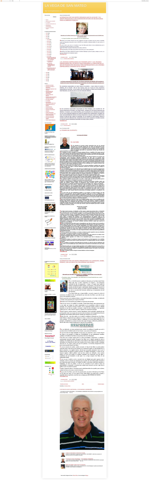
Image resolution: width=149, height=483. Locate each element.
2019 (47, 72)
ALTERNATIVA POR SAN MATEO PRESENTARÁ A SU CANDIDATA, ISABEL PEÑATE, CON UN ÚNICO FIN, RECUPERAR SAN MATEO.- (82, 261)
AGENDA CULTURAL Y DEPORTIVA (50, 87)
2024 (47, 80)
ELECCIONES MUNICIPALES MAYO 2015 (51, 103)
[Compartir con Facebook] (75, 57)
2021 (47, 75)
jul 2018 (48, 49)
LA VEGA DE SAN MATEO (65, 6)
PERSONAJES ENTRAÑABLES (48, 26)
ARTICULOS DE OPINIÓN (50, 21)
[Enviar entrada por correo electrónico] (70, 57)
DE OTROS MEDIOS (49, 99)
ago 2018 (48, 51)
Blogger (87, 475)
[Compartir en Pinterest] (76, 57)
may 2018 (48, 46)
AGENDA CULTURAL (50, 85)
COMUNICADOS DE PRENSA (69, 58)
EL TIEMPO (48, 22)
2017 (47, 36)
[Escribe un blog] (73, 57)
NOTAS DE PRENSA (67, 125)
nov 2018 (48, 54)
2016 (47, 34)
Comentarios (48, 358)
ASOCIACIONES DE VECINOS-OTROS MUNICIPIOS (49, 92)
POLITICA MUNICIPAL (50, 116)
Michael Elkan (75, 475)
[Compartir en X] (74, 57)
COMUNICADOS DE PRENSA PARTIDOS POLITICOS (51, 98)
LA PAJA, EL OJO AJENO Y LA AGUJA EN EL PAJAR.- (75, 452)
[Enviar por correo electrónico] (71, 57)
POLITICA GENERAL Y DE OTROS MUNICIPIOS (50, 114)
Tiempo (47, 263)
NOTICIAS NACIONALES (50, 109)
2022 (47, 77)
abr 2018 (48, 44)
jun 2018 (48, 47)
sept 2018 (48, 52)
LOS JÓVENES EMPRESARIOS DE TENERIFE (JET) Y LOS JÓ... (51, 65)
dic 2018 (48, 56)
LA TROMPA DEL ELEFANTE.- (68, 130)
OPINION (72, 381)
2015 (47, 33)
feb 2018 (48, 41)
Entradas (47, 356)
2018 (47, 38)
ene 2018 (48, 39)
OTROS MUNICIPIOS (49, 112)
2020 (47, 74)
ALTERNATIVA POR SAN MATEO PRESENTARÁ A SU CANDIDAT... (51, 58)
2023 (47, 79)
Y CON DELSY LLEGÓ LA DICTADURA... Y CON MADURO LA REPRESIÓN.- (76, 389)
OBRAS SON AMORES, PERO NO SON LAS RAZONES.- (76, 464)
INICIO (47, 19)
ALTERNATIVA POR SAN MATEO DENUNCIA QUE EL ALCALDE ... (51, 69)
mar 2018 (48, 42)
